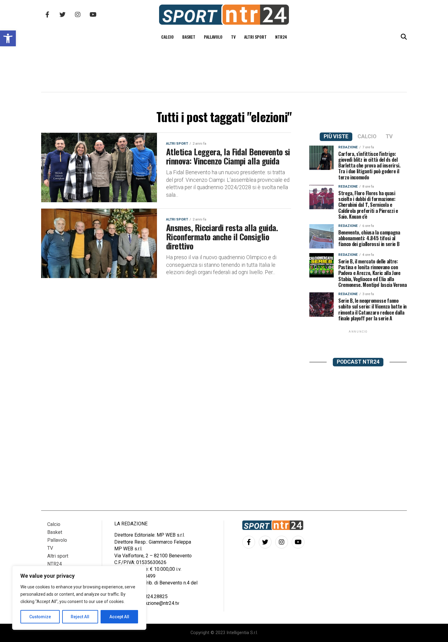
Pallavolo (213, 37)
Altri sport (255, 37)
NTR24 (281, 37)
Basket (188, 37)
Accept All (119, 616)
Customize (40, 616)
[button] (8, 38)
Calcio (167, 37)
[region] (79, 598)
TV (233, 37)
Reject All (80, 616)
